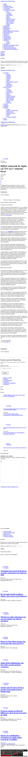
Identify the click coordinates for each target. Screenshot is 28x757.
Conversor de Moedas (11, 117)
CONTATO (6, 44)
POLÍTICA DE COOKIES (9, 47)
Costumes (8, 12)
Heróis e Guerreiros (10, 19)
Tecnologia (8, 444)
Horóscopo (8, 102)
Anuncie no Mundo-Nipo (12, 110)
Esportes (8, 83)
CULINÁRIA (6, 8)
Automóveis (9, 84)
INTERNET (6, 29)
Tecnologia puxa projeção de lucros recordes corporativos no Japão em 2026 (14, 573)
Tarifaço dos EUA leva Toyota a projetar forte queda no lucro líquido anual (12, 689)
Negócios (8, 76)
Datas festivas (9, 15)
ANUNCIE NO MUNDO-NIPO (11, 45)
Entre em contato (7, 531)
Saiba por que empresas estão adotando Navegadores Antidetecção (15, 447)
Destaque (5, 379)
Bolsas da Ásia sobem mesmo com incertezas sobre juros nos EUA (13, 642)
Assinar (2, 67)
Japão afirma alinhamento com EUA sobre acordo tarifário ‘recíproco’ (12, 665)
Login (4, 3)
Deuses (8, 16)
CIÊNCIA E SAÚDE (8, 7)
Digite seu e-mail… (5, 365)
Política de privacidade (6, 755)
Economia (8, 75)
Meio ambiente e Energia (12, 81)
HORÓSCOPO (7, 28)
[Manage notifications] (4, 753)
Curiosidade (9, 14)
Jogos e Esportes (10, 21)
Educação (8, 18)
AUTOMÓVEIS (7, 6)
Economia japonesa (7, 380)
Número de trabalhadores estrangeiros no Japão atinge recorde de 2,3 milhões (11, 737)
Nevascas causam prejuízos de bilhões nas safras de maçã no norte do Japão (14, 713)
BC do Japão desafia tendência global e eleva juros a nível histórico (14, 595)
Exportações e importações (9, 383)
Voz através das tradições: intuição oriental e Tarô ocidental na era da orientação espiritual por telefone (15, 409)
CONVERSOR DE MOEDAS (10, 49)
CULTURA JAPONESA (9, 10)
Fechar (15, 754)
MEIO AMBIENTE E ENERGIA (11, 31)
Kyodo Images (6, 341)
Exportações (6, 381)
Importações (6, 384)
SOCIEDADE (6, 36)
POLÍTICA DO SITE (8, 46)
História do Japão (10, 20)
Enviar (2, 548)
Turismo (8, 24)
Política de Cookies (10, 113)
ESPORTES (6, 27)
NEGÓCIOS (6, 33)
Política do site (9, 111)
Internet (8, 80)
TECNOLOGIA (7, 37)
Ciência (8, 79)
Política (8, 74)
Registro (5, 5)
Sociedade (8, 78)
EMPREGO (6, 40)
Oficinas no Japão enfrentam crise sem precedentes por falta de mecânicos (13, 619)
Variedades (8, 405)
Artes (7, 11)
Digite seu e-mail (5, 65)
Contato (8, 109)
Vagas (7, 41)
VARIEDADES (7, 38)
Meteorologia (9, 85)
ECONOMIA (6, 25)
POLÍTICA (6, 34)
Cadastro (8, 42)
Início (2, 124)
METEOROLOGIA (8, 32)
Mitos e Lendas (9, 23)
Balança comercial (7, 377)
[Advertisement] (14, 142)
